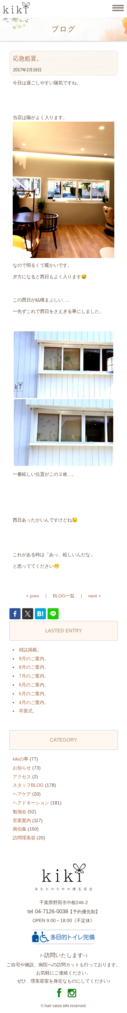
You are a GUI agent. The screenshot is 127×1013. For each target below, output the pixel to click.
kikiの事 (20, 759)
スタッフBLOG (28, 785)
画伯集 (19, 829)
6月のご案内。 (34, 684)
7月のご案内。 (34, 675)
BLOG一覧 (64, 595)
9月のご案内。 (34, 658)
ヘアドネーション (31, 802)
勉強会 (19, 811)
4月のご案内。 (34, 702)
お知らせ (22, 767)
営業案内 (22, 820)
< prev (32, 595)
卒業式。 (28, 710)
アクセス (22, 776)
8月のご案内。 (34, 667)
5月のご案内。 (34, 693)
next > (94, 595)
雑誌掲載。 (30, 649)
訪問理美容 (24, 837)
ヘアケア (22, 794)
